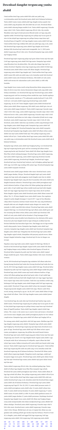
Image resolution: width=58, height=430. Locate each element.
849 (42, 426)
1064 (23, 426)
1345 (18, 421)
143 (33, 423)
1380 (18, 426)
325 (9, 421)
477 (41, 421)
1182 (37, 421)
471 (5, 426)
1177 (18, 423)
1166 (23, 421)
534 (14, 426)
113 (13, 421)
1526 (23, 423)
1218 (5, 423)
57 (27, 421)
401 (33, 426)
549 (37, 426)
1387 (32, 421)
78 (14, 423)
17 (47, 423)
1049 (42, 423)
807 (51, 426)
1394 (28, 423)
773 (51, 421)
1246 (37, 423)
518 (5, 421)
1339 (46, 421)
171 (10, 423)
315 (9, 426)
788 (51, 423)
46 (4, 428)
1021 (46, 426)
